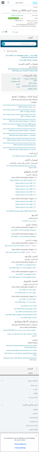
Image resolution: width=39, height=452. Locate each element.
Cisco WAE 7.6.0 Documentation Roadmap (23, 230)
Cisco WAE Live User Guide (29, 306)
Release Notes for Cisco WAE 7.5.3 (26, 201)
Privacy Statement (20, 444)
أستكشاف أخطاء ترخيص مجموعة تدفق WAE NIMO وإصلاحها (19, 330)
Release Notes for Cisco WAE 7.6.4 (26, 183)
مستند (18, 87)
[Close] (36, 436)
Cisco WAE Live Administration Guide (26, 311)
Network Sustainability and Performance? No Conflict (21, 350)
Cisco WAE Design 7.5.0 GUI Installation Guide (22, 277)
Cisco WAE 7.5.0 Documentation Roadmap (23, 236)
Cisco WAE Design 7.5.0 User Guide (25, 302)
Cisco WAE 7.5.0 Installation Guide (26, 274)
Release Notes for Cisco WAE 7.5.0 (26, 207)
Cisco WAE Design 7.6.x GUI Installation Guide (22, 268)
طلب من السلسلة (13, 18)
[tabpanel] (19, 58)
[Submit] (3, 44)
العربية (3, 31)
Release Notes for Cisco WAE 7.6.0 (26, 195)
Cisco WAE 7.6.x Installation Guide (26, 265)
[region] (19, 442)
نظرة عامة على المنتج (17, 15)
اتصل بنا (15, 32)
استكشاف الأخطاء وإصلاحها (29, 86)
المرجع (18, 84)
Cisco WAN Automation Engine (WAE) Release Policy (21, 211)
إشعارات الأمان (33, 83)
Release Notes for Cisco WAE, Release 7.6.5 (23, 180)
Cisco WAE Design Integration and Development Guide (21, 314)
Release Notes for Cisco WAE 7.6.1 (26, 192)
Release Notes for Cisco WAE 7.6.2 (26, 189)
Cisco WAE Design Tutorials (28, 60)
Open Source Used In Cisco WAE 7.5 (16, 252)
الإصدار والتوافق (32, 88)
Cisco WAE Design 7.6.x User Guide (25, 292)
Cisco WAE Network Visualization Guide (25, 309)
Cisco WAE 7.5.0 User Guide (27, 299)
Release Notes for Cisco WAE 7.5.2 (26, 204)
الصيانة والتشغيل (15, 81)
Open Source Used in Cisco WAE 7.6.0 (16, 245)
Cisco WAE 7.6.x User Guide (27, 289)
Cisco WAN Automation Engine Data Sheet (24, 156)
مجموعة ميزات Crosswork (29, 221)
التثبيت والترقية (16, 78)
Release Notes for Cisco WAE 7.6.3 (26, 186)
